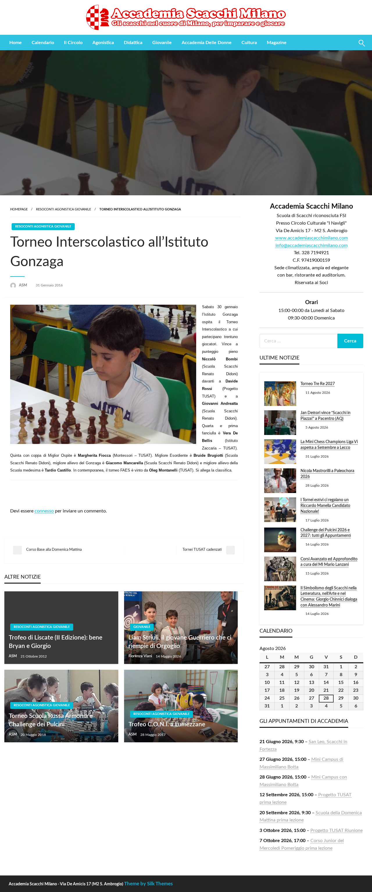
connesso (44, 511)
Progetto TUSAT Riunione (336, 830)
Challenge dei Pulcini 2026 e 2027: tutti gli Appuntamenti (326, 533)
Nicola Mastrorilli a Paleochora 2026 (327, 474)
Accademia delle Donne (207, 42)
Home (15, 42)
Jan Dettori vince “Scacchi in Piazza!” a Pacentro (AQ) (325, 416)
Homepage (19, 209)
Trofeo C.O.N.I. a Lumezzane (166, 724)
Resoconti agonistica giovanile (63, 209)
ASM (23, 285)
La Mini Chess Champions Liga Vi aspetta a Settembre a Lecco (329, 445)
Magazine (277, 42)
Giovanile (162, 42)
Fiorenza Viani (140, 656)
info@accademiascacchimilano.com (312, 245)
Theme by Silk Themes (148, 883)
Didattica (133, 42)
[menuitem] (15, 42)
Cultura (249, 42)
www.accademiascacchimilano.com (311, 238)
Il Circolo (73, 42)
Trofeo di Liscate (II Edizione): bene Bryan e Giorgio (55, 642)
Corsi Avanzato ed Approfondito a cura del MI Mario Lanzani (329, 562)
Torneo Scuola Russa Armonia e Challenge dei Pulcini (51, 720)
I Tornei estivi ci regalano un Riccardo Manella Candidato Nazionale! (325, 505)
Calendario (43, 42)
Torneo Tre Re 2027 (318, 384)
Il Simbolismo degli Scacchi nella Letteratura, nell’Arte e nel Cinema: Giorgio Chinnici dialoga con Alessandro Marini (329, 596)
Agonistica (103, 42)
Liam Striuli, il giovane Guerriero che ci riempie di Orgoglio (179, 642)
